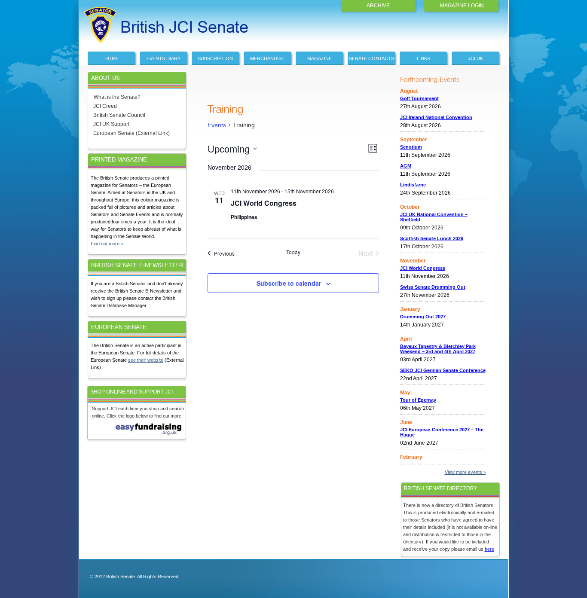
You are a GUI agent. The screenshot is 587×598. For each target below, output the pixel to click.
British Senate (141, 20)
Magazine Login (462, 6)
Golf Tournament (419, 98)
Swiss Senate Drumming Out (432, 287)
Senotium (411, 147)
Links (423, 58)
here (489, 549)
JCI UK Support (111, 124)
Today (293, 252)
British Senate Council (119, 115)
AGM (405, 165)
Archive (378, 6)
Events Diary (163, 58)
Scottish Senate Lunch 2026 (431, 238)
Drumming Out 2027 (423, 316)
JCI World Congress (264, 203)
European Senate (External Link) (131, 133)
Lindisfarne (413, 184)
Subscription (215, 58)
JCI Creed (105, 106)
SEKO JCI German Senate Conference (443, 370)
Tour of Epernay (418, 400)
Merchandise (267, 58)
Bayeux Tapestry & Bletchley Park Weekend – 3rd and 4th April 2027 (438, 349)
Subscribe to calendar (289, 283)
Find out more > (107, 243)
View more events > (465, 472)
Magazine (319, 58)
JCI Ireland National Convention (436, 117)
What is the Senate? (117, 97)
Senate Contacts (371, 58)
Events (217, 125)
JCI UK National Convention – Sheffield (434, 217)
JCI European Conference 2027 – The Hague (441, 432)
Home (111, 58)
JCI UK (475, 58)
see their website (145, 360)
